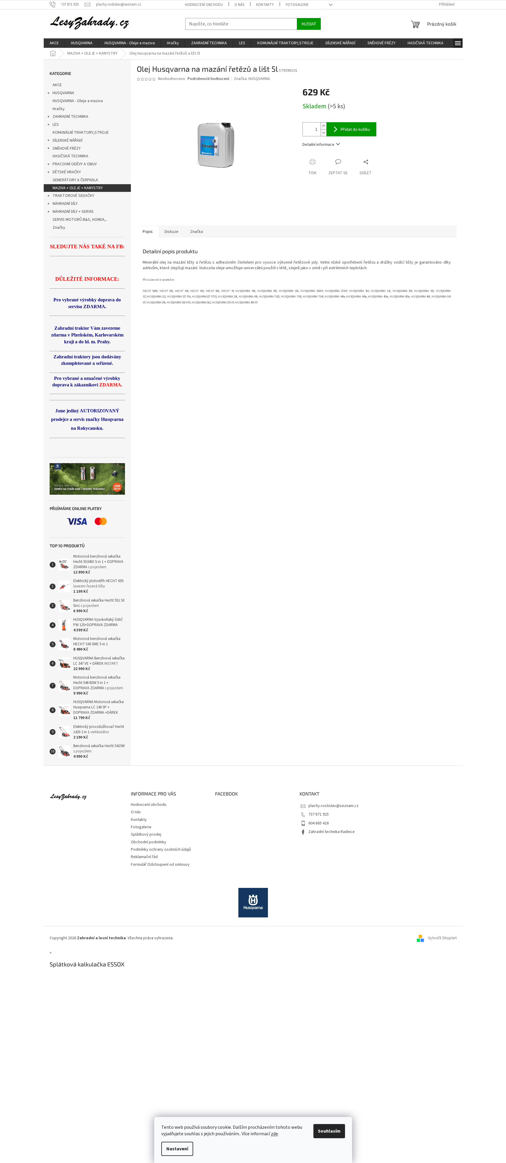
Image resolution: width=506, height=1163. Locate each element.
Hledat (309, 23)
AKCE (57, 85)
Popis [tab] (148, 232)
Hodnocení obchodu (204, 4)
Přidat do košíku (355, 129)
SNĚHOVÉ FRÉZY (67, 148)
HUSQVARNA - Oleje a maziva (78, 101)
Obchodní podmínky (148, 842)
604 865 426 (318, 823)
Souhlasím (329, 1131)
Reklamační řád (144, 857)
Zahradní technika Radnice (331, 832)
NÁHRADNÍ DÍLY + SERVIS (73, 212)
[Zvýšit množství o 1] (323, 125)
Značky (59, 228)
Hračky (59, 109)
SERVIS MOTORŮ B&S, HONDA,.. (80, 220)
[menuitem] (54, 43)
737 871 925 (318, 814)
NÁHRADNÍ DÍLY (65, 204)
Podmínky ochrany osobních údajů (161, 849)
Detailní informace (318, 145)
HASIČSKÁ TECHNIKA (70, 156)
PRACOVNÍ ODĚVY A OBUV (75, 164)
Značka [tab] (196, 232)
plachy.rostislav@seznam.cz (333, 806)
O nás (239, 4)
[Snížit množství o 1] (323, 132)
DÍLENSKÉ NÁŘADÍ (67, 140)
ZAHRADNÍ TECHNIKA (70, 117)
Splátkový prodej (146, 834)
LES (56, 125)
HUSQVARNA (63, 93)
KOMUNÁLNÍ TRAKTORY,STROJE (81, 132)
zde (274, 1134)
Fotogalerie (297, 4)
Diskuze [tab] (171, 232)
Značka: (252, 79)
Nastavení (177, 1149)
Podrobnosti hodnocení (208, 79)
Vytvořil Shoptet (442, 938)
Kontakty (265, 4)
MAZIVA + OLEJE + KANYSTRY (78, 188)
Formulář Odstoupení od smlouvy (160, 865)
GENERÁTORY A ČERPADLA (75, 180)
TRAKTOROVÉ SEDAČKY (73, 196)
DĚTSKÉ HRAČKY (67, 172)
